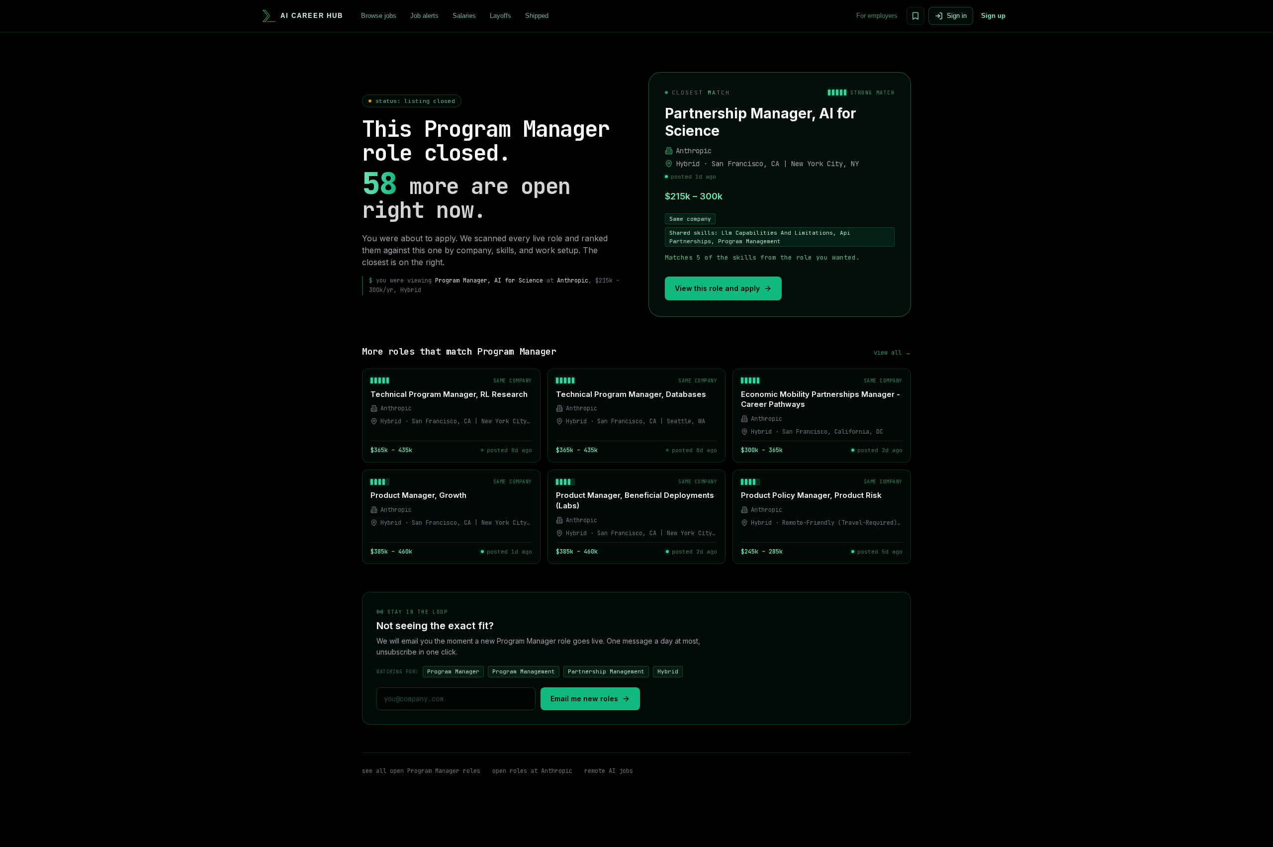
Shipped (536, 15)
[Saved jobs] (915, 16)
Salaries (464, 15)
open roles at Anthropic (532, 771)
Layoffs (500, 15)
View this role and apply (717, 288)
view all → (892, 353)
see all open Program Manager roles (421, 771)
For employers (877, 15)
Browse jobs (378, 15)
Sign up (993, 15)
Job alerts (424, 15)
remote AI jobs (608, 771)
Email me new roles (584, 698)
